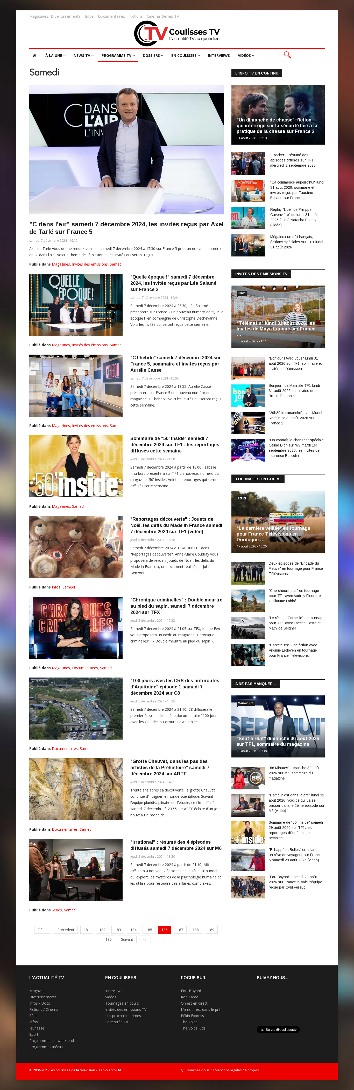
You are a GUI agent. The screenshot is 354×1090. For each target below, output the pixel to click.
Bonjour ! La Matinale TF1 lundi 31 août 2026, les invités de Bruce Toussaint (294, 390)
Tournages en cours (122, 1003)
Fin (145, 939)
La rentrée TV (116, 1021)
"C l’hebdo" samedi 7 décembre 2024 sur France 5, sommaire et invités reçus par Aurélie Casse (175, 364)
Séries (57, 910)
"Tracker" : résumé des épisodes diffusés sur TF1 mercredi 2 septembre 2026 (293, 160)
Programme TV (116, 55)
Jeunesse (36, 1028)
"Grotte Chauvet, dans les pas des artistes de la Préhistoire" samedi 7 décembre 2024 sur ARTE (169, 767)
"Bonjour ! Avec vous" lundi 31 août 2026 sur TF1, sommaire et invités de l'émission (295, 363)
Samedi (116, 264)
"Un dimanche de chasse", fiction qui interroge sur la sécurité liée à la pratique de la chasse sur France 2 (277, 125)
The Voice (189, 1021)
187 (180, 929)
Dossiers (151, 55)
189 (211, 929)
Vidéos (244, 55)
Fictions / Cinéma (43, 1009)
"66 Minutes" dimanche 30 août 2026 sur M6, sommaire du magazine (294, 773)
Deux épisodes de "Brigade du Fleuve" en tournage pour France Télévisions (296, 568)
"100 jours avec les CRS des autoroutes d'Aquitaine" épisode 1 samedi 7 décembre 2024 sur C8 (174, 687)
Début (43, 929)
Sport (33, 1034)
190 (108, 939)
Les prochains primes (123, 1015)
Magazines (38, 16)
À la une (53, 55)
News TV (82, 55)
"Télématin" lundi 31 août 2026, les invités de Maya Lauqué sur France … (276, 329)
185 (149, 929)
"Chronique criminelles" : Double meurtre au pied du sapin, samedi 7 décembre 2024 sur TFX (176, 606)
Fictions (136, 16)
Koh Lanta (189, 996)
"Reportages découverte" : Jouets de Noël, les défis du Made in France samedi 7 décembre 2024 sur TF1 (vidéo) (176, 525)
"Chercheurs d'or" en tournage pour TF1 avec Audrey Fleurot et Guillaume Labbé (295, 595)
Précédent (65, 929)
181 (87, 929)
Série (33, 1015)
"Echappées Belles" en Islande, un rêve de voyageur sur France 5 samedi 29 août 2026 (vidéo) (295, 855)
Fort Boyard (191, 990)
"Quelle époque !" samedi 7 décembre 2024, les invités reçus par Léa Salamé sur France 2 (173, 283)
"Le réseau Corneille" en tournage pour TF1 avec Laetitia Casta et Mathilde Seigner (296, 623)
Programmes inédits (46, 1046)
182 (102, 929)
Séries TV (170, 16)
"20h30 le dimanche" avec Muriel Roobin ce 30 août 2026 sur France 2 (295, 418)
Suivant (127, 939)
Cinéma (153, 16)
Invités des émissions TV (125, 1009)
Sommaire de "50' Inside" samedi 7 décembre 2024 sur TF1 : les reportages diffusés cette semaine (174, 444)
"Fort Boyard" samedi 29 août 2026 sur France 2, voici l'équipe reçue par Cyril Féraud (295, 882)
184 (133, 929)
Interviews (219, 55)
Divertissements (66, 16)
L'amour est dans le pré (201, 1009)
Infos (89, 16)
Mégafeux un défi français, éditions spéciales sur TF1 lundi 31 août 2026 (296, 242)
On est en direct (194, 1003)
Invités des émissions (90, 264)
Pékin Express (192, 1015)
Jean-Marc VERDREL (113, 1070)
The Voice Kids (193, 1028)
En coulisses (183, 55)
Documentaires (111, 16)
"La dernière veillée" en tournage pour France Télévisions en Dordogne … (273, 534)
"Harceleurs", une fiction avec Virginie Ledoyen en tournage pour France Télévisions (293, 650)
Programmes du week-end (51, 1040)
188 (196, 929)
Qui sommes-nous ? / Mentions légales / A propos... (221, 1070)
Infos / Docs (39, 1003)
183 (118, 929)
